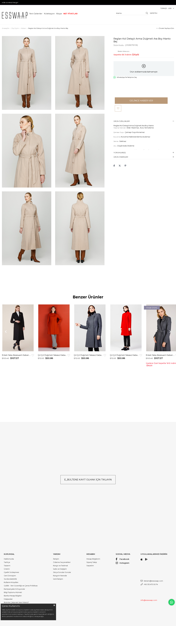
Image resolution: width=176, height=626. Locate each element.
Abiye (59, 13)
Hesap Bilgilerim (93, 559)
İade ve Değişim (60, 569)
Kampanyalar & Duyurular (14, 589)
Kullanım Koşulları (11, 582)
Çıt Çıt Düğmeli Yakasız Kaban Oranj (53, 355)
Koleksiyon (49, 13)
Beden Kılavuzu (123, 51)
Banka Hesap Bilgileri (13, 596)
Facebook (124, 559)
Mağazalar (8, 599)
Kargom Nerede (60, 576)
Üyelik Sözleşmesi (11, 572)
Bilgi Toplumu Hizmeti (13, 592)
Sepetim (90, 566)
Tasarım (7, 566)
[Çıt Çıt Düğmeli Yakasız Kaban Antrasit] (90, 328)
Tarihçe (7, 562)
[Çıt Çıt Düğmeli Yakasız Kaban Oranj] (54, 328)
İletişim (56, 559)
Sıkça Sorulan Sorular (62, 572)
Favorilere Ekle (33, 355)
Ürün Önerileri (121, 157)
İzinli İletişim (58, 579)
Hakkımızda (9, 559)
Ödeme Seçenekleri (61, 562)
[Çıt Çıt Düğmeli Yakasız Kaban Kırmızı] (126, 328)
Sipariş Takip (91, 562)
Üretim (7, 569)
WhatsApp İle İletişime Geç (127, 77)
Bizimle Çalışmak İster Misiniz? (16, 602)
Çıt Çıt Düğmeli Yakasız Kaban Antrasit (88, 355)
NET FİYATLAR (70, 13)
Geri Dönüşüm (10, 576)
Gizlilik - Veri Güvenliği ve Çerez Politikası (20, 586)
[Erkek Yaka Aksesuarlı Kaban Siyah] (18, 328)
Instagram (124, 563)
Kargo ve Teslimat (60, 566)
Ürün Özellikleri (122, 121)
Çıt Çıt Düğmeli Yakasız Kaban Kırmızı (125, 355)
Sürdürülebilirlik (10, 579)
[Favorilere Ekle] (118, 108)
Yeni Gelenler (35, 13)
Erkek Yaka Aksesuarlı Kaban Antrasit (160, 355)
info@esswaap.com (149, 600)
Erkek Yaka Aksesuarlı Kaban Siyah (17, 355)
